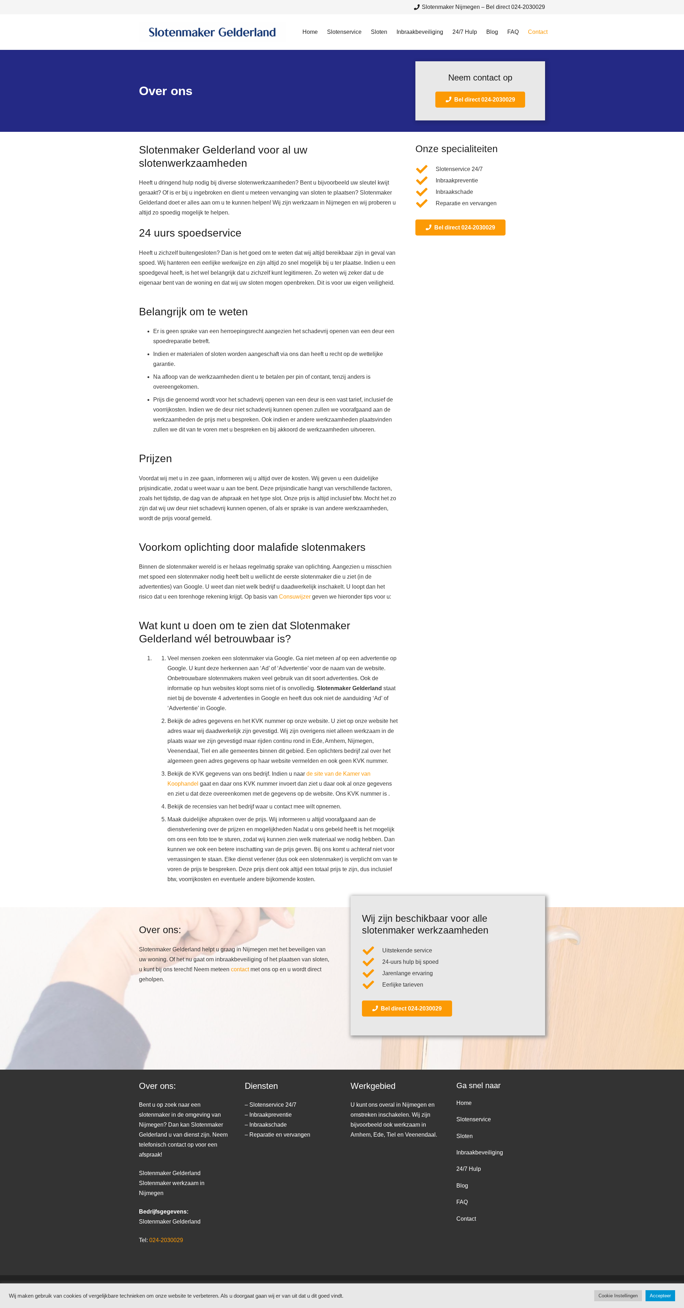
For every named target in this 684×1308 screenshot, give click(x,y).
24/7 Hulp (468, 1169)
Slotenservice (473, 1119)
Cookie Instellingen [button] (618, 1295)
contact (240, 969)
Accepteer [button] (660, 1295)
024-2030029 (166, 1240)
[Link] (212, 32)
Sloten (464, 1136)
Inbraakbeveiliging (479, 1152)
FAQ (462, 1202)
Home (464, 1103)
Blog (462, 1186)
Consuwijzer (295, 597)
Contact (466, 1219)
